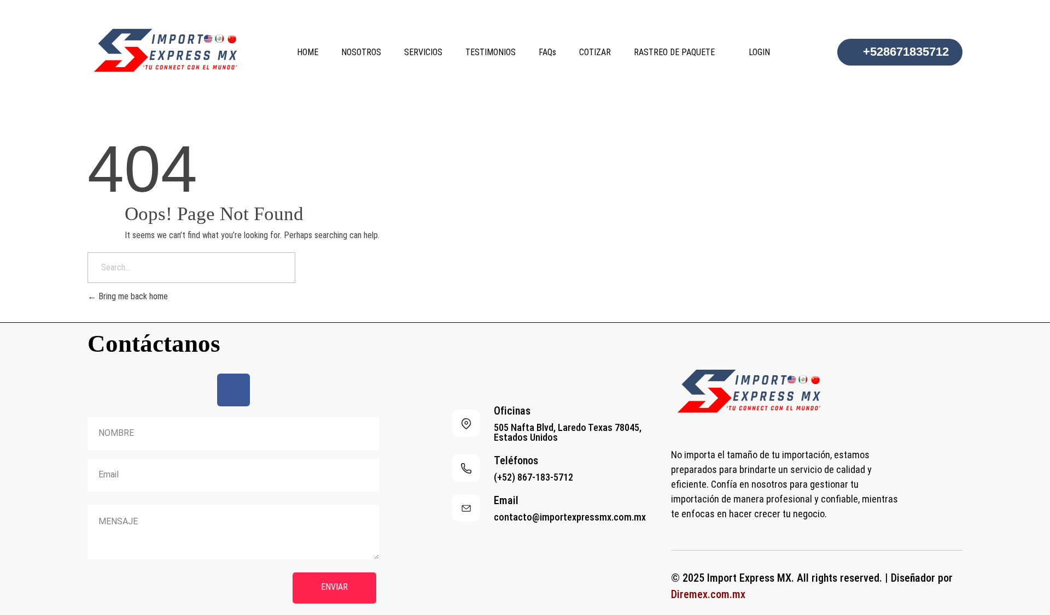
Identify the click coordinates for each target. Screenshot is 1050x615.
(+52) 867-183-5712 (533, 477)
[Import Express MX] (170, 50)
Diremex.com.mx (708, 594)
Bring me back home (132, 296)
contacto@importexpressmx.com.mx (570, 517)
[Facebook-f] (233, 390)
